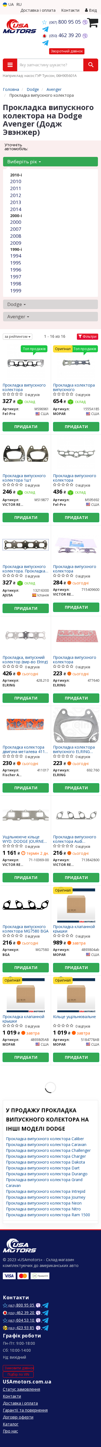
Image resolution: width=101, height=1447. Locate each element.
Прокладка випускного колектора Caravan (46, 1144)
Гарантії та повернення (25, 1410)
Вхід (92, 10)
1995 (15, 262)
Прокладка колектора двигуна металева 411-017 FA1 (24, 749)
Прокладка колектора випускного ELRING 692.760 (74, 749)
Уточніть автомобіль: (16, 146)
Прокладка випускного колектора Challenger (48, 1150)
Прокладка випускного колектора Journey (45, 1197)
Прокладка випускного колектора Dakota (45, 1162)
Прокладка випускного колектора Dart (43, 1168)
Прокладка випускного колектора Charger (46, 1156)
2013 (15, 202)
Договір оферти (18, 1417)
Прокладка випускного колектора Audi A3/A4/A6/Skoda (74, 839)
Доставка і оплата (38, 10)
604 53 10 (21, 1320)
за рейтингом (16, 336)
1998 (15, 283)
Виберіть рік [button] (22, 161)
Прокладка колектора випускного (74, 387)
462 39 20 (65, 35)
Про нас (10, 1431)
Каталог (11, 1424)
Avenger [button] (16, 316)
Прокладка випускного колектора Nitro (43, 1209)
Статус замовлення (21, 1389)
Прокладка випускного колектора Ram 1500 (48, 1214)
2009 (15, 243)
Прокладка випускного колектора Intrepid (45, 1191)
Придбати (25, 426)
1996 (15, 269)
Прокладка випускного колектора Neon (44, 1203)
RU (19, 4)
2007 (15, 229)
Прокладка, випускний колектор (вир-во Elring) (25, 659)
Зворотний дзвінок (67, 51)
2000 (15, 222)
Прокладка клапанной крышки (74, 928)
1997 (15, 276)
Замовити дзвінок (19, 1368)
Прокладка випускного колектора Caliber (45, 1138)
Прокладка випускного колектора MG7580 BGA (26, 928)
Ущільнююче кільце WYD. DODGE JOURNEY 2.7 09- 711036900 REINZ (26, 839)
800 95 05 (65, 21)
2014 (15, 209)
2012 (15, 195)
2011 (15, 188)
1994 (15, 256)
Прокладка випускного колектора (24, 387)
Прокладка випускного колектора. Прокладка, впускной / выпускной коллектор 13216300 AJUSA (24, 568)
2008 (15, 236)
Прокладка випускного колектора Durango (47, 1173)
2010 (15, 181)
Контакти (70, 10)
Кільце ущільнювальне (74, 1016)
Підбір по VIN (18, 1374)
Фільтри (89, 336)
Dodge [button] (15, 304)
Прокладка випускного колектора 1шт (24, 478)
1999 (15, 290)
